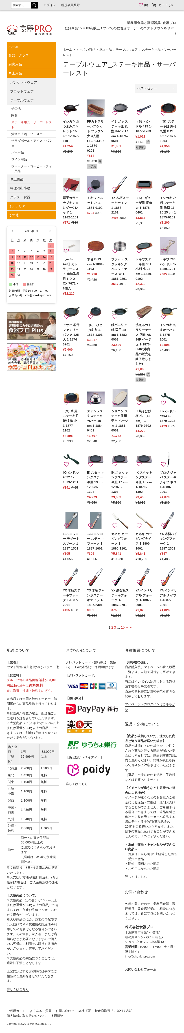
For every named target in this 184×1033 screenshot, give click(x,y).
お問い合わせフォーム (140, 969)
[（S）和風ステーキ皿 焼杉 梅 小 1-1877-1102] (71, 398)
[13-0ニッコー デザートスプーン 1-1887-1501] (71, 520)
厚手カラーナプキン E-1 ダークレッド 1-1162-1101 (71, 207)
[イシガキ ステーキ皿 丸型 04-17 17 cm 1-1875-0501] (120, 108)
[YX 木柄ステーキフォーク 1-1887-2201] (71, 577)
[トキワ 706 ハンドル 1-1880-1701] (168, 246)
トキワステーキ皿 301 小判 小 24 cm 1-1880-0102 (144, 269)
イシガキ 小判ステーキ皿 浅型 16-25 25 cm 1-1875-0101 (168, 207)
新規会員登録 (70, 5)
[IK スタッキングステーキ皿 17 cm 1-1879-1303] (120, 459)
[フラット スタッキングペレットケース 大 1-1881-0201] (120, 246)
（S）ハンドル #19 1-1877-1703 (144, 126)
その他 (16, 108)
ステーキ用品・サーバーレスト (31, 125)
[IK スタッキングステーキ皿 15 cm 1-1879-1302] (144, 459)
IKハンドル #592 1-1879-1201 (71, 477)
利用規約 (58, 1016)
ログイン (50, 5)
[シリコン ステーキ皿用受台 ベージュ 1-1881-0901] (120, 398)
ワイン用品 (19, 159)
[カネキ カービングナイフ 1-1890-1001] (144, 520)
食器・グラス (19, 55)
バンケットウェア (23, 82)
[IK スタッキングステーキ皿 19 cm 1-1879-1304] (96, 459)
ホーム (14, 46)
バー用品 (17, 152)
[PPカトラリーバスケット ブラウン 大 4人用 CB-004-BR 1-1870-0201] (96, 108)
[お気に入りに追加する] (66, 113)
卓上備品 (17, 179)
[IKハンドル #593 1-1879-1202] (168, 398)
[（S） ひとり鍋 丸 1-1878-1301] (96, 311)
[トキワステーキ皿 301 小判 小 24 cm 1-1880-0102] (144, 246)
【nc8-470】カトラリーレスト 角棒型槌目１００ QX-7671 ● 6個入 (71, 274)
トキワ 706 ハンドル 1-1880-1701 (168, 264)
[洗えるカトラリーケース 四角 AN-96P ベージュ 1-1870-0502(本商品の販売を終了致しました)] (144, 311)
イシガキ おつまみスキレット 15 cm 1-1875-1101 (71, 131)
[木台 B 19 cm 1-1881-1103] (96, 246)
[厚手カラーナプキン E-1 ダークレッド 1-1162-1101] (71, 184)
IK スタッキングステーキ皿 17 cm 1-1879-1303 (119, 482)
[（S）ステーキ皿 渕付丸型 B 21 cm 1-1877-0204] (168, 108)
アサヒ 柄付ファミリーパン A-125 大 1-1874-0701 (71, 334)
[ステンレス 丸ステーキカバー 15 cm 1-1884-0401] (96, 398)
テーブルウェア (22, 100)
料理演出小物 (20, 188)
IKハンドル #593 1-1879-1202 (167, 416)
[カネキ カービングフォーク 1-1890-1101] (120, 520)
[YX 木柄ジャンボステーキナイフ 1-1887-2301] (96, 577)
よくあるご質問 (41, 1011)
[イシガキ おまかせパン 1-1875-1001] (168, 311)
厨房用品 (15, 64)
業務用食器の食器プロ (39, 1023)
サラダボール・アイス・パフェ (31, 143)
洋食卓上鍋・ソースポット (30, 134)
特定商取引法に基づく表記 (113, 1011)
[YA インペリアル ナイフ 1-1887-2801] (168, 577)
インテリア (17, 206)
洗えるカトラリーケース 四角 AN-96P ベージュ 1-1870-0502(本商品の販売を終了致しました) (144, 344)
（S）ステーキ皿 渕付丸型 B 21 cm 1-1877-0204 (168, 131)
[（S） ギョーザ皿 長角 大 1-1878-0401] (144, 184)
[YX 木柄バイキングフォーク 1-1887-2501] (168, 520)
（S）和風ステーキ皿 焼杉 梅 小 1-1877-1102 (71, 421)
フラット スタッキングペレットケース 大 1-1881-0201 (119, 269)
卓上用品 (15, 73)
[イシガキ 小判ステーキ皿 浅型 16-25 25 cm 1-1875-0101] (168, 184)
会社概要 (84, 1011)
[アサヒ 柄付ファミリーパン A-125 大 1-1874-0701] (71, 311)
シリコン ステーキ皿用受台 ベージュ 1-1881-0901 (119, 421)
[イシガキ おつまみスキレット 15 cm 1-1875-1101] (71, 108)
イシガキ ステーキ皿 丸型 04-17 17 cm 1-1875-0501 (119, 131)
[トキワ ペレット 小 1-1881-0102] (96, 184)
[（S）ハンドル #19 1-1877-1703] (144, 108)
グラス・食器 (20, 197)
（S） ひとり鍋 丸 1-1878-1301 (95, 329)
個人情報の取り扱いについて (27, 1016)
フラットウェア (22, 91)
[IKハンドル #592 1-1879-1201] (71, 459)
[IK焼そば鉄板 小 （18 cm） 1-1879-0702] (144, 398)
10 (123, 627)
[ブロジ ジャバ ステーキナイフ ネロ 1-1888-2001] (168, 459)
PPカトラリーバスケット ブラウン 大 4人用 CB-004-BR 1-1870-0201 (95, 136)
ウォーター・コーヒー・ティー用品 (31, 169)
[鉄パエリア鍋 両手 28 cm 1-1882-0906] (120, 311)
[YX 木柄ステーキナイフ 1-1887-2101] (120, 184)
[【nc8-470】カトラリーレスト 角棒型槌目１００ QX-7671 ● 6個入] (71, 246)
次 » (128, 627)
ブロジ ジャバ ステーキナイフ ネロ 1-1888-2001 (168, 482)
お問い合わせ (64, 1011)
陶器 (14, 115)
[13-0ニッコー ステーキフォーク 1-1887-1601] (96, 520)
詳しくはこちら (18, 989)
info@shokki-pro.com (140, 956)
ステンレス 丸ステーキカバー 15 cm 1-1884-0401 (95, 421)
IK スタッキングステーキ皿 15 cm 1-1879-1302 (144, 482)
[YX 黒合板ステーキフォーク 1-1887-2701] (120, 577)
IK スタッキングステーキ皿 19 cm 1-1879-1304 (95, 482)
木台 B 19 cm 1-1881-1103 (95, 264)
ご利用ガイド (16, 1011)
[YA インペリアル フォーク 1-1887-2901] (144, 577)
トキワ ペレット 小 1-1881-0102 (95, 202)
